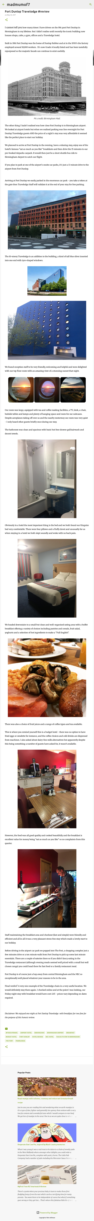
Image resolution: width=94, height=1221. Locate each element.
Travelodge (20, 1041)
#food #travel (12, 1033)
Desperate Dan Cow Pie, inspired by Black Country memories (41, 1144)
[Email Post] (6, 1030)
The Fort (9, 1041)
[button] (6, 20)
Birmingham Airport (55, 1033)
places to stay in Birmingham (68, 1037)
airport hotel (26, 1033)
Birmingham (39, 1033)
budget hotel (11, 1037)
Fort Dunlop (24, 1037)
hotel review (37, 1037)
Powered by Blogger (48, 1212)
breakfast (70, 1033)
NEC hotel (50, 1037)
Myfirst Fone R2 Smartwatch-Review (32, 1186)
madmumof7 (18, 4)
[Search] (90, 4)
